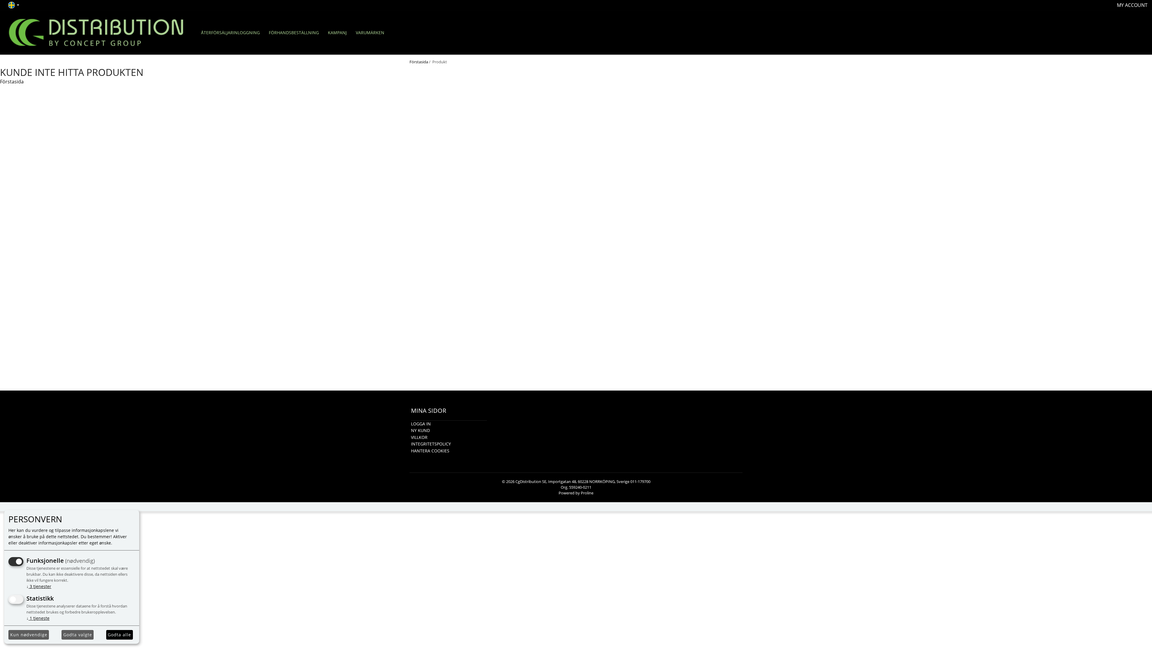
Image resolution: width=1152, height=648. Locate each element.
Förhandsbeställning (294, 32)
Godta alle (119, 635)
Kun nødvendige (28, 635)
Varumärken (370, 32)
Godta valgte (77, 635)
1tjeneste (38, 618)
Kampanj (337, 32)
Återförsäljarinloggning (230, 32)
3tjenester (38, 586)
